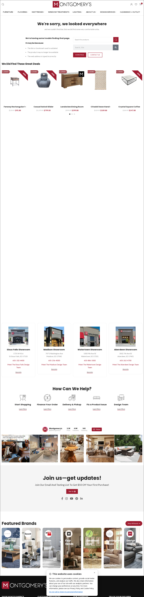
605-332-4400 (18, 360)
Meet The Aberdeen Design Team (125, 364)
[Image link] (24, 585)
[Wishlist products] (136, 4)
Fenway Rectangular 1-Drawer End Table (15, 108)
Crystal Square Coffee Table (129, 108)
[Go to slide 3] (74, 114)
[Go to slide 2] (72, 114)
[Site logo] (72, 4)
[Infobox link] (11, 548)
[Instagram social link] (66, 498)
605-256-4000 (54, 360)
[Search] (3, 4)
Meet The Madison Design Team (54, 364)
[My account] (131, 4)
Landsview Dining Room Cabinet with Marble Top (72, 108)
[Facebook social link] (62, 498)
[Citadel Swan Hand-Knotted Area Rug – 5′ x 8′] (100, 80)
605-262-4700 (125, 360)
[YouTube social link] (71, 498)
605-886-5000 (90, 360)
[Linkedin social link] (81, 498)
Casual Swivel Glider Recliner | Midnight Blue (43, 108)
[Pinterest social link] (76, 498)
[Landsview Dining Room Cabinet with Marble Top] (72, 80)
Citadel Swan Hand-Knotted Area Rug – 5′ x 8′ (100, 108)
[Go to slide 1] (69, 114)
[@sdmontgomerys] (45, 429)
